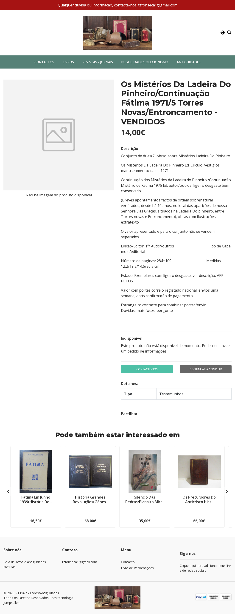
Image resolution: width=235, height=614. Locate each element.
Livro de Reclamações (137, 568)
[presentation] (8, 491)
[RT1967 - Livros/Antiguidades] (117, 32)
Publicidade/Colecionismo (144, 62)
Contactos (44, 62)
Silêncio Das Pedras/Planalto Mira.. (144, 499)
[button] (222, 32)
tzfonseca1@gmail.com (79, 562)
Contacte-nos (146, 369)
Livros (68, 62)
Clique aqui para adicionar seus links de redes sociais (205, 568)
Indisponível (131, 338)
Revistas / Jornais (97, 62)
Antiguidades (189, 62)
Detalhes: (129, 383)
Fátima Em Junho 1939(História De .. (36, 499)
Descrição (129, 148)
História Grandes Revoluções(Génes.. (90, 499)
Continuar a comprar (206, 369)
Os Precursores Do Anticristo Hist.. (199, 499)
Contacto (128, 562)
